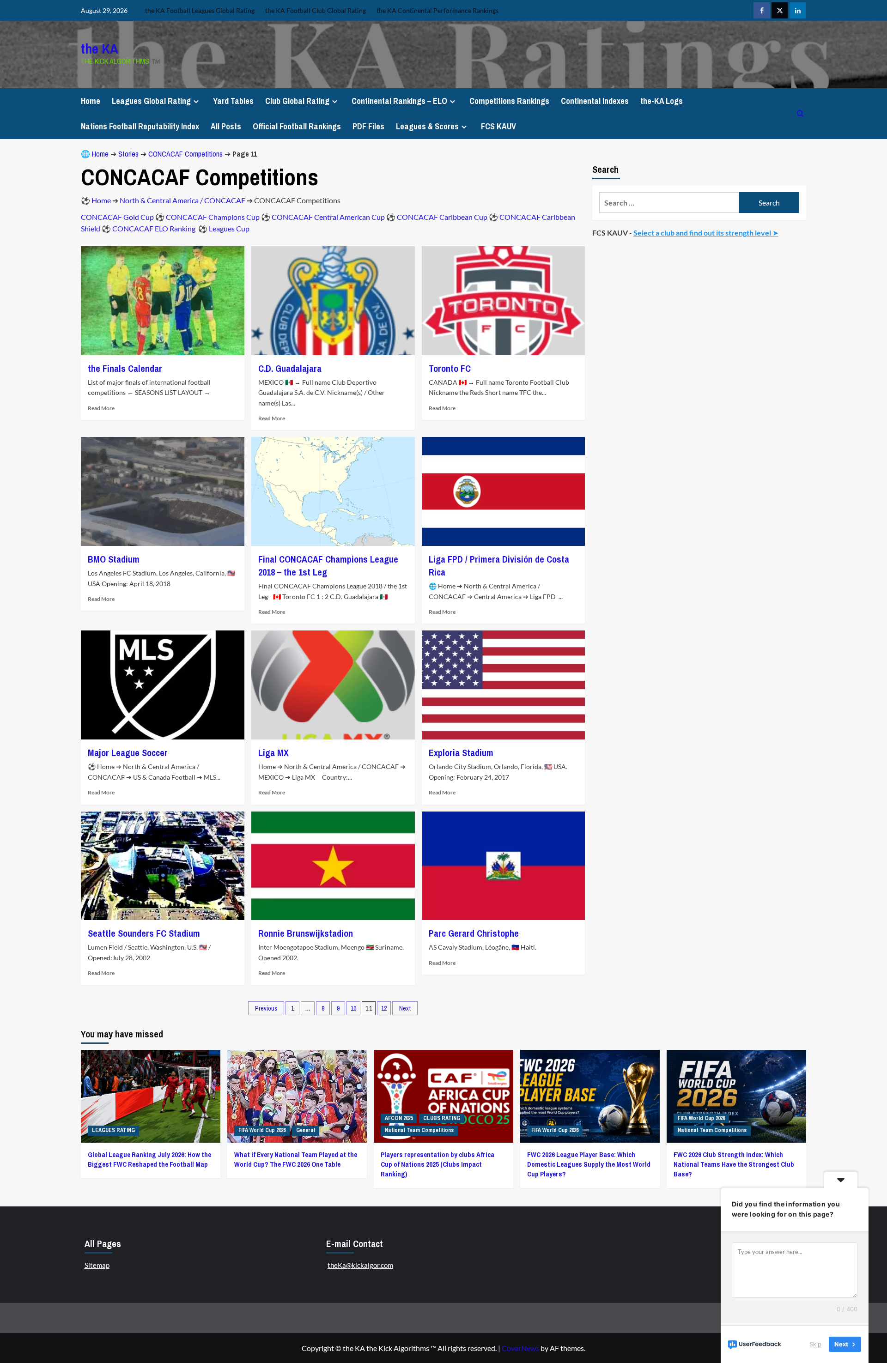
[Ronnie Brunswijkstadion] (333, 866)
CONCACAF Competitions (185, 154)
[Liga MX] (333, 684)
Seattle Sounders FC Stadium (144, 933)
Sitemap (97, 1265)
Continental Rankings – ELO (399, 101)
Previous (266, 1008)
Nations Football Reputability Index (140, 126)
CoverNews (520, 1348)
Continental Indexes (595, 101)
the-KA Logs (661, 101)
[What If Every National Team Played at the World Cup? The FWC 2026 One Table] (297, 1096)
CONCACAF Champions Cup (213, 216)
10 (353, 1008)
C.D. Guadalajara (290, 368)
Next (405, 1008)
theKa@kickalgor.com (360, 1265)
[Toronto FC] (503, 300)
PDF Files (368, 126)
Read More (101, 408)
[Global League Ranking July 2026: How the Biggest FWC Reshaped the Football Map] (150, 1096)
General (305, 1130)
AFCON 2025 (399, 1118)
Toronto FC (450, 368)
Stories (128, 154)
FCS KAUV (498, 126)
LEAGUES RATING (113, 1130)
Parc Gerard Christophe (474, 933)
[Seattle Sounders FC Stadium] (162, 866)
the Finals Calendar (125, 368)
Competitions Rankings (509, 101)
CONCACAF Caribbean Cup (442, 216)
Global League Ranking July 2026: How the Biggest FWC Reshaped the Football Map (149, 1159)
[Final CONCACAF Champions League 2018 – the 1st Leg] (333, 491)
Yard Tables (233, 101)
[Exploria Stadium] (503, 684)
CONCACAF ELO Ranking (154, 228)
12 (384, 1008)
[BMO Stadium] (162, 491)
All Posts (226, 126)
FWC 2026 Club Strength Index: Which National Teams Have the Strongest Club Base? (734, 1164)
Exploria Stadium (461, 752)
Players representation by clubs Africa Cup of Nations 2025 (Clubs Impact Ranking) (437, 1164)
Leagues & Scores (427, 126)
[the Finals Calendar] (162, 300)
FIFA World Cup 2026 (262, 1130)
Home (90, 101)
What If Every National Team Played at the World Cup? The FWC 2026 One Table (295, 1159)
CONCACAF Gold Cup (117, 216)
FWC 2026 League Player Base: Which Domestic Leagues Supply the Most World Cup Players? (588, 1164)
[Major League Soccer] (162, 684)
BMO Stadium (114, 559)
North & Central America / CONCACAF (182, 200)
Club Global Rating (297, 101)
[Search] (800, 113)
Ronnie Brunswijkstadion (305, 933)
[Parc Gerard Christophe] (503, 866)
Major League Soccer (128, 752)
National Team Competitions (419, 1130)
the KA (99, 48)
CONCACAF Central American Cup (328, 216)
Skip (815, 1344)
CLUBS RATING (441, 1118)
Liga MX (273, 752)
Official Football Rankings (297, 126)
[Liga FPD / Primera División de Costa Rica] (503, 491)
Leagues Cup (229, 228)
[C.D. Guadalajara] (333, 300)
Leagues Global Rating (151, 101)
